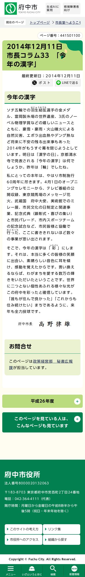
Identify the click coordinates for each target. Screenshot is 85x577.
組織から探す (57, 539)
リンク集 (54, 529)
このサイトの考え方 (24, 529)
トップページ (40, 22)
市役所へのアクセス (24, 539)
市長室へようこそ (68, 22)
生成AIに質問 (53, 8)
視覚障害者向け (71, 8)
